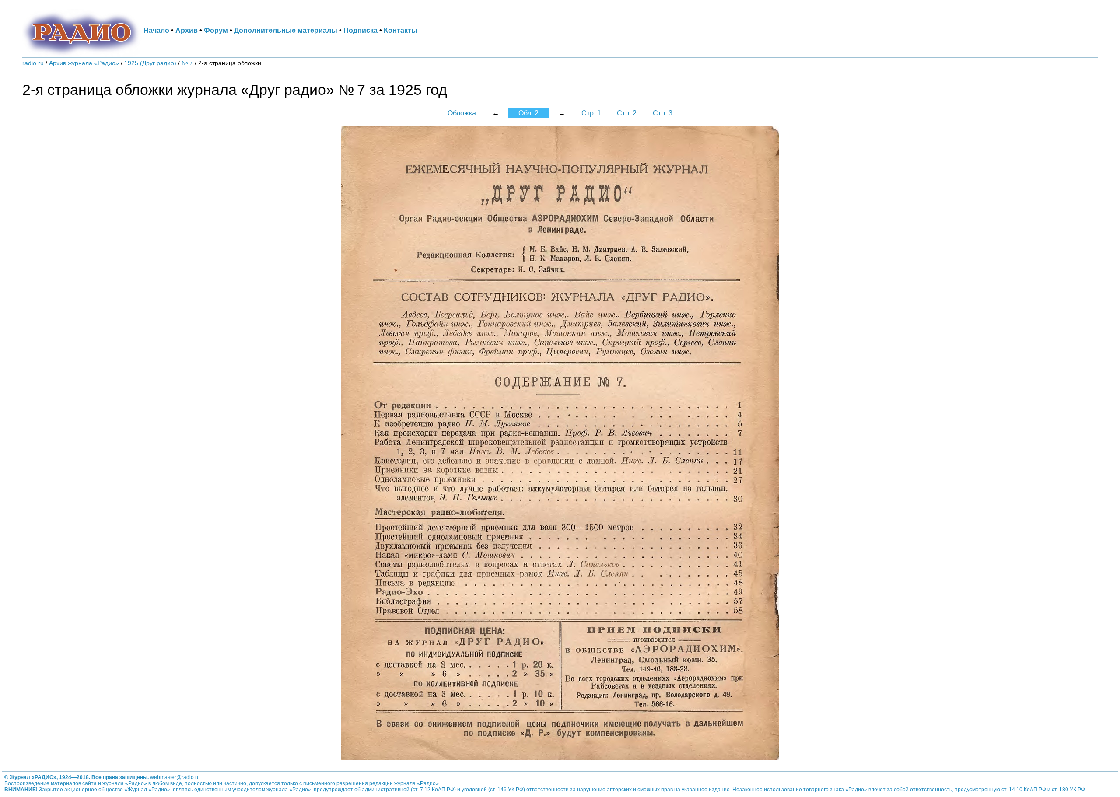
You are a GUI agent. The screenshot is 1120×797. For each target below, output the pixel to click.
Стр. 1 (591, 113)
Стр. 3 (662, 113)
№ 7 (187, 63)
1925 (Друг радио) (150, 63)
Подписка (360, 30)
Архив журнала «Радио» (84, 63)
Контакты (400, 30)
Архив (186, 30)
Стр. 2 (627, 113)
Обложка (462, 113)
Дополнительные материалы (285, 30)
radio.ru (33, 63)
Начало (156, 30)
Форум (216, 30)
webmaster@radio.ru (175, 777)
